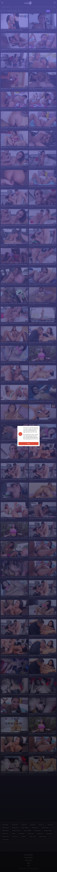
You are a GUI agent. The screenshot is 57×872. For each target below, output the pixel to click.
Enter (28, 443)
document (26, 440)
